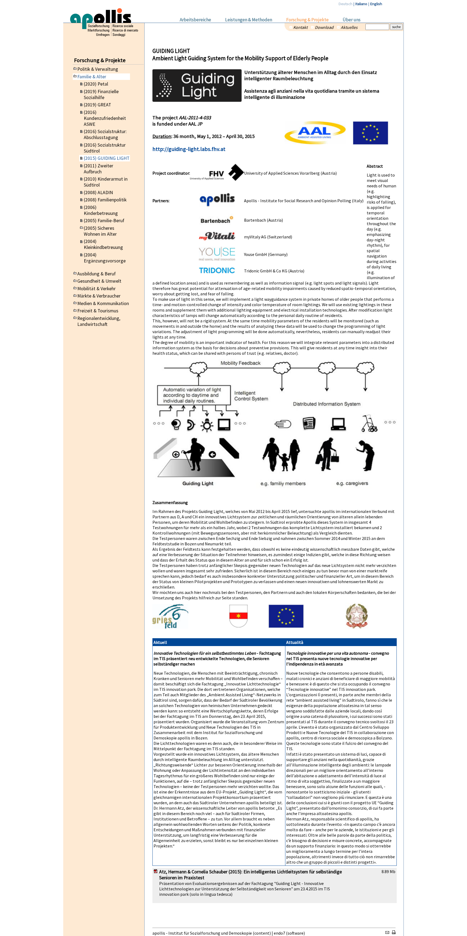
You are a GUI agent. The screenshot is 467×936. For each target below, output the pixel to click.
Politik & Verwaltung (97, 69)
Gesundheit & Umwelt (99, 281)
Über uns (352, 20)
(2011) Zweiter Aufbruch (98, 169)
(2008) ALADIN (98, 192)
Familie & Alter (91, 77)
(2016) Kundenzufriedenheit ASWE (105, 118)
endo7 (279, 933)
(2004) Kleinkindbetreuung (103, 244)
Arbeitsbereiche (195, 20)
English (376, 3)
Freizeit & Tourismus (97, 311)
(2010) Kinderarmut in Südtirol (106, 182)
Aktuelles (349, 27)
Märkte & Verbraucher (99, 296)
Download (324, 27)
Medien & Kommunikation (103, 303)
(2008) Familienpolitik (105, 200)
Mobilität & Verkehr (96, 289)
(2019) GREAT (97, 105)
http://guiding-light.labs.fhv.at (188, 149)
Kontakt (300, 27)
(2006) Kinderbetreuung (101, 210)
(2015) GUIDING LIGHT (106, 158)
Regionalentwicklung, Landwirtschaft (98, 321)
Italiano (361, 3)
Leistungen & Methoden (248, 20)
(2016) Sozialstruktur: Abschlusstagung (105, 134)
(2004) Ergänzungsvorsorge (105, 258)
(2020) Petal (96, 84)
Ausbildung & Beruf (96, 274)
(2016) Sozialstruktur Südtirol (105, 148)
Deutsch (345, 3)
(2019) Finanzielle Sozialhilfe (101, 94)
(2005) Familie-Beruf (104, 221)
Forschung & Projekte (307, 20)
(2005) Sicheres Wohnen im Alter (100, 231)
